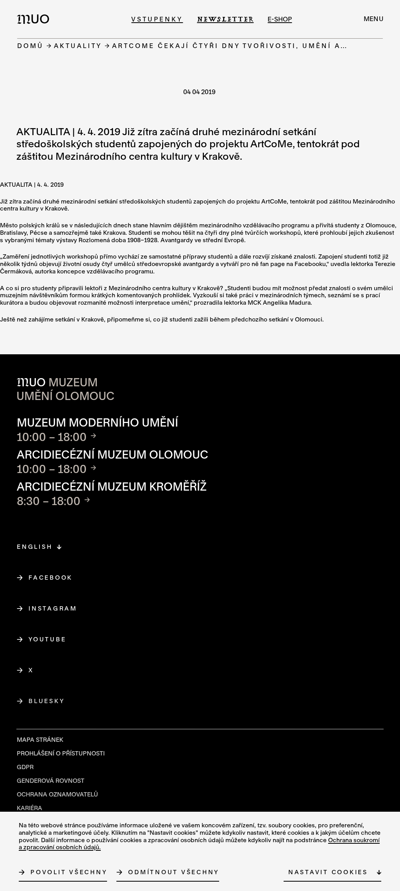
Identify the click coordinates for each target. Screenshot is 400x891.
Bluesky (47, 700)
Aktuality (78, 45)
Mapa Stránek (40, 739)
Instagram (53, 608)
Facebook (51, 577)
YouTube (47, 639)
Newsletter (225, 19)
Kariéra (29, 807)
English (34, 546)
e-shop (280, 19)
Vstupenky (157, 19)
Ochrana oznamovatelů (57, 794)
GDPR (25, 766)
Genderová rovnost (50, 780)
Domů (30, 45)
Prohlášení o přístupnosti (61, 753)
